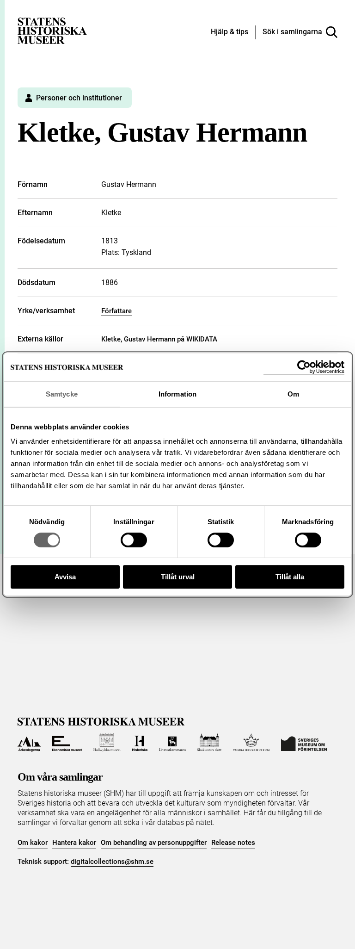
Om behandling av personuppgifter (154, 842)
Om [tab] (293, 394)
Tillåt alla (289, 577)
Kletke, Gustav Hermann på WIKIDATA (159, 339)
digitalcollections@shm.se (112, 861)
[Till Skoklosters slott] (209, 742)
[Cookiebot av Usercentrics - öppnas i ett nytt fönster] (303, 367)
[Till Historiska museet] (139, 742)
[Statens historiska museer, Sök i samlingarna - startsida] (52, 30)
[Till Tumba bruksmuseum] (251, 742)
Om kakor (33, 842)
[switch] (134, 540)
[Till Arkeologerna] (29, 742)
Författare (116, 311)
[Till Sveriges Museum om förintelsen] (304, 742)
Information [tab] (177, 394)
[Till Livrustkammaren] (172, 742)
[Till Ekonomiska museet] (67, 742)
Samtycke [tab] (62, 394)
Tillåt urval (178, 577)
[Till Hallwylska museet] (107, 742)
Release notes (233, 842)
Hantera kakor (74, 842)
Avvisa (65, 577)
